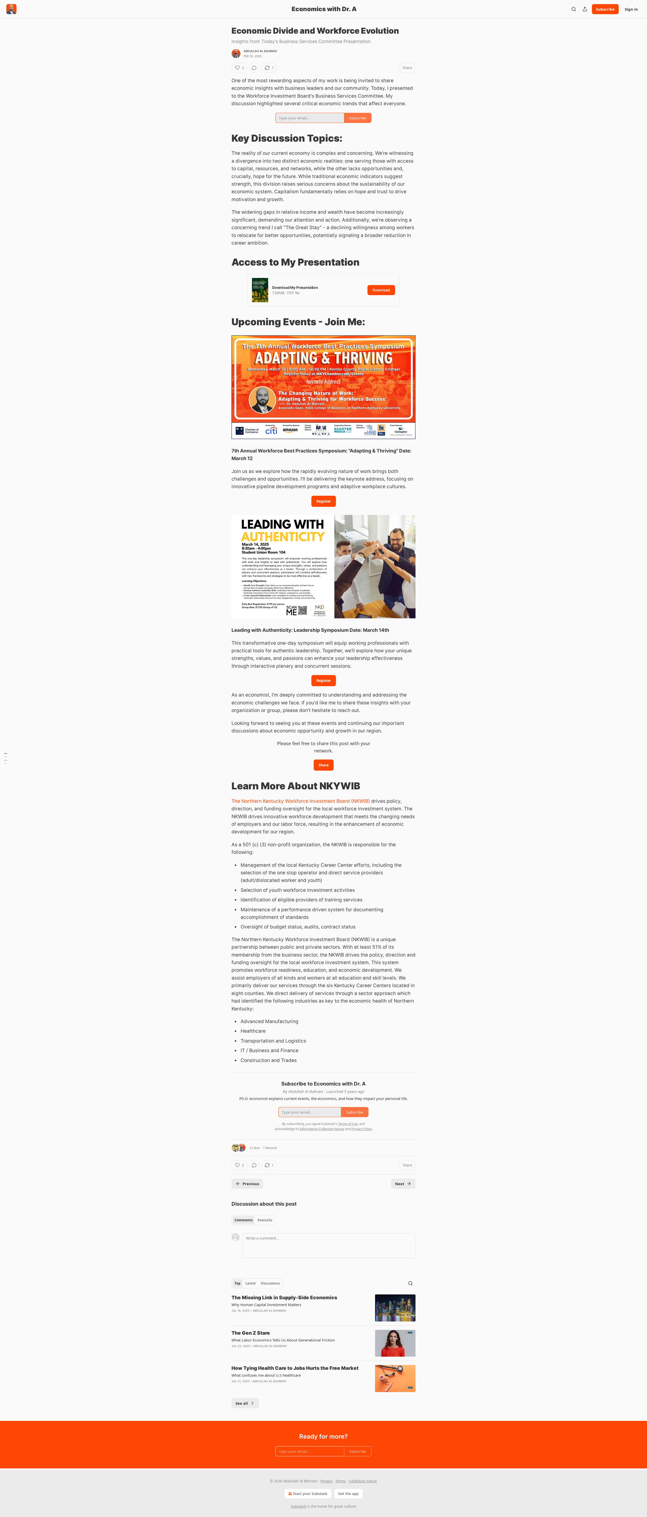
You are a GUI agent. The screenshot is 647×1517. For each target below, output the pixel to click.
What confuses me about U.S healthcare (266, 1375)
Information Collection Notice (322, 1128)
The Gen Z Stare (251, 1333)
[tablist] (253, 1220)
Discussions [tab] (270, 1283)
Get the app (348, 1493)
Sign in (631, 9)
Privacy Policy (362, 1128)
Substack (298, 1506)
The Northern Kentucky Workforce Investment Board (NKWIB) (301, 801)
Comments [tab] (243, 1220)
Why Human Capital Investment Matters (266, 1304)
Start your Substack (310, 1493)
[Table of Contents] (5, 758)
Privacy (326, 1481)
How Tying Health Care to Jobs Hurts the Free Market (295, 1368)
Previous (251, 1183)
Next (399, 1183)
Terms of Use (348, 1123)
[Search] (574, 9)
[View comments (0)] (254, 68)
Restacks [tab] (265, 1220)
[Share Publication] (585, 9)
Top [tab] (237, 1283)
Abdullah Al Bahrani (260, 51)
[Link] (224, 138)
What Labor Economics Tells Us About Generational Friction (283, 1339)
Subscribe (605, 9)
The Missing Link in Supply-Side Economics (284, 1298)
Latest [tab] (250, 1283)
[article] (323, 1308)
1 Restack (270, 1147)
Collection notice (363, 1481)
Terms (340, 1481)
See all (242, 1403)
